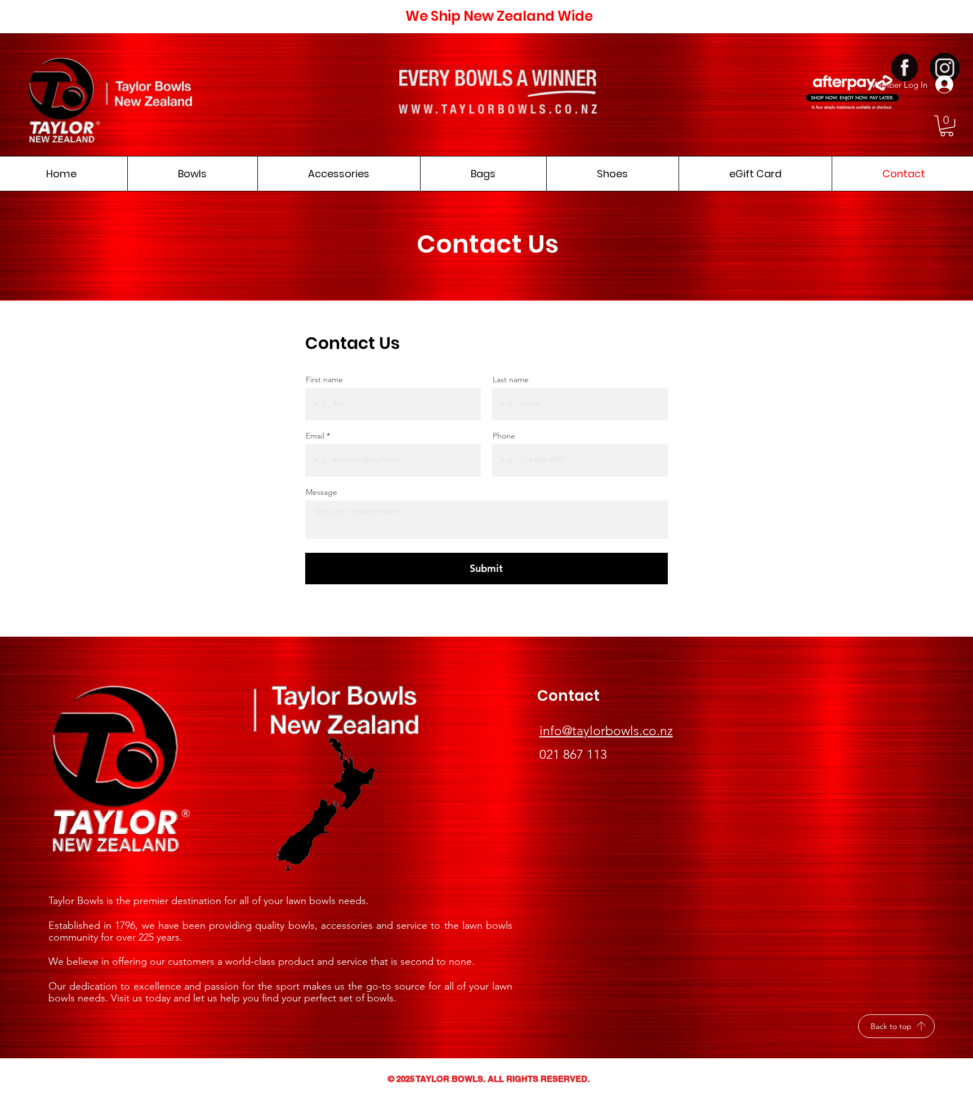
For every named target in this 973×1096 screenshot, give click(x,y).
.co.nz (656, 731)
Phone (504, 436)
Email (315, 436)
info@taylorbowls (589, 731)
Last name (511, 379)
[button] (946, 125)
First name (324, 379)
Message (321, 492)
